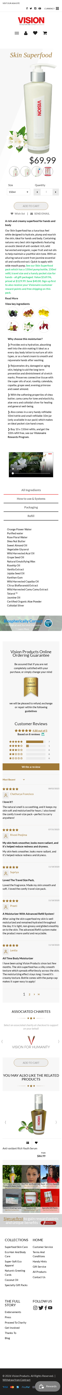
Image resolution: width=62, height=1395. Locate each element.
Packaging (31, 507)
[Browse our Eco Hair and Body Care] (31, 1176)
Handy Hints (40, 1261)
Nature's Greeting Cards (12, 1208)
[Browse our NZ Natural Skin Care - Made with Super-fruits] (12, 1176)
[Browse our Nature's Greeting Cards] (12, 1200)
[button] (16, 742)
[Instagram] (34, 8)
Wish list (19, 213)
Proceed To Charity (15, 1322)
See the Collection (12, 1188)
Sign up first (13, 1218)
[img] (10, 788)
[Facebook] (26, 8)
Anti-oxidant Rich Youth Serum (20, 1148)
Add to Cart (31, 205)
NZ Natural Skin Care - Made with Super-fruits (12, 1185)
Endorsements (13, 1312)
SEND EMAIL (42, 213)
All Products (39, 1271)
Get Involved (12, 1327)
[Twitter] (30, 8)
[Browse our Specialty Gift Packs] (49, 1200)
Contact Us (39, 1277)
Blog (7, 1338)
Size (10, 185)
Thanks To (10, 1332)
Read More (11, 298)
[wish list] (36, 1142)
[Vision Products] (31, 21)
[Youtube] (39, 8)
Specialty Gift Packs (50, 1208)
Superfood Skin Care (16, 1246)
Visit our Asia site (11, 3)
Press (8, 1317)
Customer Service (43, 1246)
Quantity (40, 185)
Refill (31, 516)
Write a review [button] (31, 766)
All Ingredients (31, 490)
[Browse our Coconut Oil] (31, 1200)
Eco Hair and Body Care (31, 1184)
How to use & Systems (31, 498)
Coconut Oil (31, 1208)
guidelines (31, 711)
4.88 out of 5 (40, 730)
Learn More (23, 628)
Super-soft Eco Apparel (50, 1184)
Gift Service (39, 1266)
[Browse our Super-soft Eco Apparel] (49, 1176)
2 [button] (29, 994)
